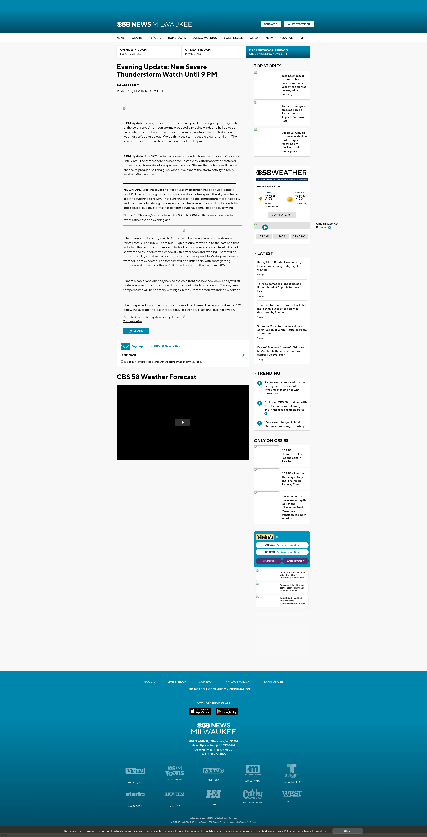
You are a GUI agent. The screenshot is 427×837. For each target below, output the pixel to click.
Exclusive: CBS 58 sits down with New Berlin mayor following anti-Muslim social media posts (294, 142)
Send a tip (270, 24)
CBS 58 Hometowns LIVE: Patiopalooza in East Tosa (293, 456)
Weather (138, 38)
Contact (206, 682)
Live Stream (176, 682)
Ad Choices (251, 822)
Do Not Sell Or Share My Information (219, 689)
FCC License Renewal (199, 822)
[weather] (260, 199)
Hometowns (177, 38)
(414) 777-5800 (222, 750)
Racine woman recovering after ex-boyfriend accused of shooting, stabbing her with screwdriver (284, 388)
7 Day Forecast (282, 214)
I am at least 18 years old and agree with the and (163, 361)
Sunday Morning (205, 38)
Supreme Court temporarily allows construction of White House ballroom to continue (282, 329)
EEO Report (214, 822)
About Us (286, 38)
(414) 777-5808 (226, 745)
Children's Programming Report (233, 822)
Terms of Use (175, 361)
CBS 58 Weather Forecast (327, 225)
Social (149, 682)
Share (138, 330)
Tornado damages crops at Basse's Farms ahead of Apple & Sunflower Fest (294, 113)
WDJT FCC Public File (180, 822)
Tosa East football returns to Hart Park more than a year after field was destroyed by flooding (294, 85)
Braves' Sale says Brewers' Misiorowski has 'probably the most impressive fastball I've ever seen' (282, 351)
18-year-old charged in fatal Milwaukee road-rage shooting (284, 424)
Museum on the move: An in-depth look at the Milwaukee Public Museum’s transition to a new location (294, 507)
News (121, 38)
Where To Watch (299, 24)
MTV (269, 38)
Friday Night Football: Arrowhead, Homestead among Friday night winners (279, 266)
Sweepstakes (233, 38)
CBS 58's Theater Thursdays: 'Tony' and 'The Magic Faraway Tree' (293, 479)
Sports (156, 38)
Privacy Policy (194, 361)
